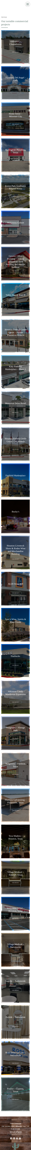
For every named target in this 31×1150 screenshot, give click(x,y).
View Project (15, 52)
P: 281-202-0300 (15, 1129)
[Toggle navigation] (27, 4)
